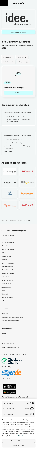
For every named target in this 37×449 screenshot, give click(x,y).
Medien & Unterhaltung (8, 270)
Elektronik (4, 253)
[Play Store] (9, 392)
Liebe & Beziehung (7, 266)
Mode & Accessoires (8, 273)
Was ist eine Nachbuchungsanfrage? (12, 317)
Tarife (3, 290)
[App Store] (9, 386)
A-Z (3, 301)
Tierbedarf (5, 294)
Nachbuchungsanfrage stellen (10, 320)
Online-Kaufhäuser (7, 277)
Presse (4, 333)
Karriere (4, 337)
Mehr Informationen (23, 436)
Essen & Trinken (6, 256)
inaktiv (27, 409)
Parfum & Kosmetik (7, 280)
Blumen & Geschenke (8, 246)
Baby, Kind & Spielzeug (8, 242)
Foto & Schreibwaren (8, 263)
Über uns (4, 340)
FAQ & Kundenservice (8, 344)
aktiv (27, 403)
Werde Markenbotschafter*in (10, 347)
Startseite (13, 220)
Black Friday (5, 314)
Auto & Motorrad (6, 239)
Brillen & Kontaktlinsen (8, 249)
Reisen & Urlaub (6, 284)
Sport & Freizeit (6, 287)
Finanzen (4, 259)
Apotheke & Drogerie (8, 235)
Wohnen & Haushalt (7, 297)
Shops (20, 220)
